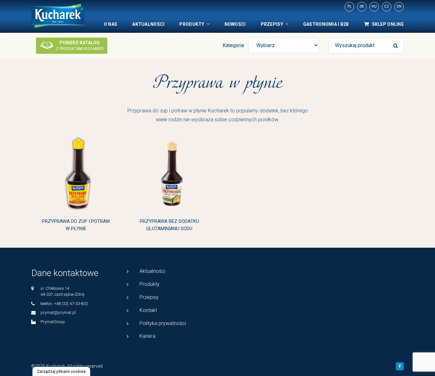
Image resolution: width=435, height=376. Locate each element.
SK (362, 6)
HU (374, 6)
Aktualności (148, 24)
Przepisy (272, 24)
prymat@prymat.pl (58, 312)
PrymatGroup (52, 321)
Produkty (191, 24)
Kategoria (233, 45)
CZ (386, 6)
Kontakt (148, 310)
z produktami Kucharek (79, 45)
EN (399, 6)
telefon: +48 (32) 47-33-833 (64, 303)
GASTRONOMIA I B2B (326, 24)
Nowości (235, 24)
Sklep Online (388, 24)
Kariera (147, 336)
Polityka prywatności (162, 323)
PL (349, 6)
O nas (110, 24)
